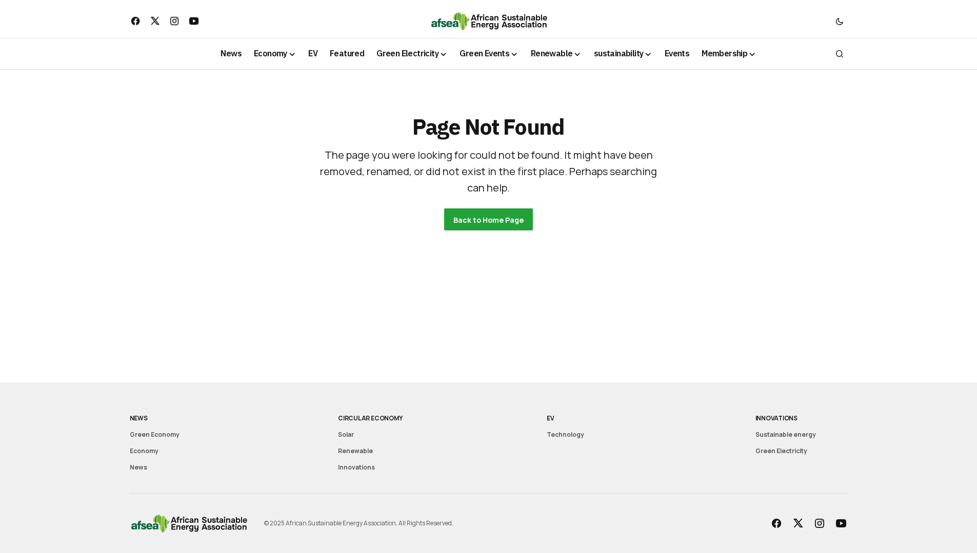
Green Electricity (781, 450)
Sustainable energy (785, 434)
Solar (346, 434)
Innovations (356, 467)
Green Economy (155, 434)
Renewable (355, 450)
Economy (144, 450)
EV (550, 418)
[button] (839, 21)
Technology (565, 434)
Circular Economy (370, 418)
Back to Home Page (488, 220)
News (139, 418)
